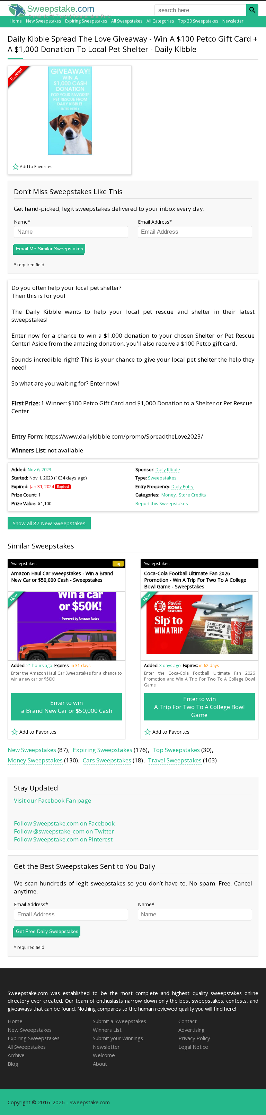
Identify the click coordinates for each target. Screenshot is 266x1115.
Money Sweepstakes (35, 760)
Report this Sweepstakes (161, 503)
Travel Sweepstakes (175, 760)
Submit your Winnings (118, 1038)
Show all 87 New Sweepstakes (49, 523)
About (100, 1063)
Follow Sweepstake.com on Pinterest (63, 839)
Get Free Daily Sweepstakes (47, 931)
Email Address (153, 221)
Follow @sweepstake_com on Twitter (64, 831)
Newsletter (232, 21)
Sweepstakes (162, 478)
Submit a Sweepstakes (119, 1021)
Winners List (107, 1029)
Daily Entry (182, 486)
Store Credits (192, 495)
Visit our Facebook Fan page (52, 800)
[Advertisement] (200, 119)
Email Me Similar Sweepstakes (49, 248)
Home (16, 21)
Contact (187, 1021)
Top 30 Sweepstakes (198, 21)
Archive (16, 1055)
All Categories (160, 21)
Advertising (191, 1029)
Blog (13, 1063)
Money (168, 495)
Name (21, 221)
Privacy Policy (194, 1038)
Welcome (104, 1055)
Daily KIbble (168, 469)
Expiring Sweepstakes (86, 21)
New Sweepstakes (43, 21)
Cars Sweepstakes (107, 760)
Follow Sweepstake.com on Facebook (64, 823)
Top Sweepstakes (176, 750)
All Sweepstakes (126, 21)
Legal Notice (193, 1046)
